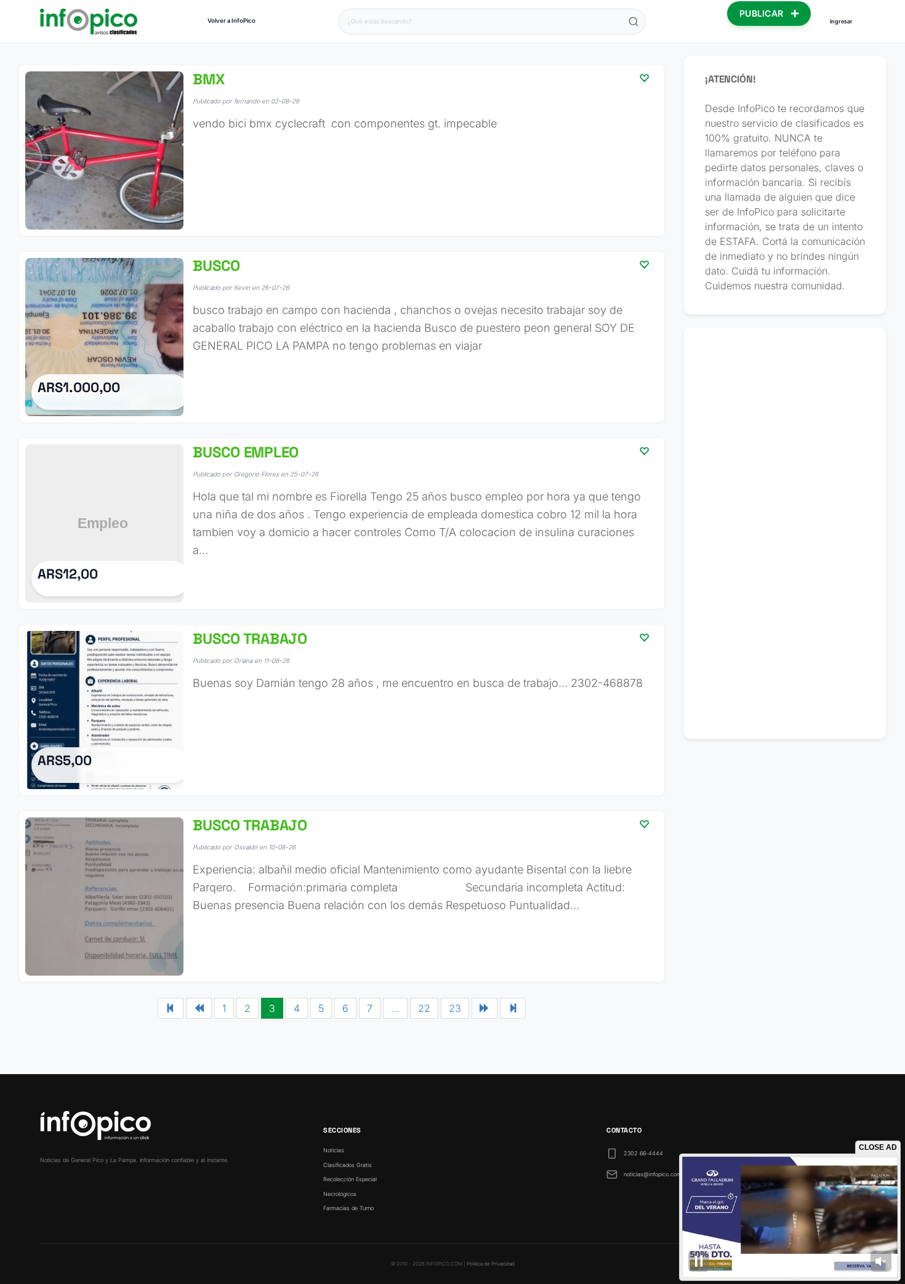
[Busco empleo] (341, 523)
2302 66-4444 (643, 1153)
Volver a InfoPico (231, 20)
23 (455, 1008)
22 (424, 1008)
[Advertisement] (785, 533)
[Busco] (341, 337)
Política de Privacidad (491, 1264)
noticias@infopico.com (653, 1174)
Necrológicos (339, 1193)
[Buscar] (633, 21)
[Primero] (170, 1008)
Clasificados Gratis (347, 1165)
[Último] (513, 1008)
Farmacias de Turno (348, 1208)
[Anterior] (199, 1008)
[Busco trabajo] (341, 710)
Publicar (762, 13)
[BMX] (341, 150)
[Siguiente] (484, 1008)
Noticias (333, 1150)
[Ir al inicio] (88, 21)
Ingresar (841, 21)
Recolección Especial (350, 1179)
